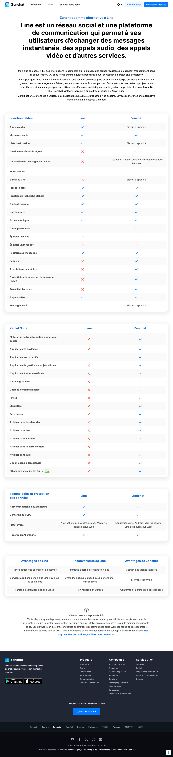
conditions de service (126, 749)
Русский (116, 727)
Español (69, 727)
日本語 (140, 727)
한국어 (105, 727)
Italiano (80, 727)
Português (93, 727)
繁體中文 (129, 727)
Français (57, 727)
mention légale (73, 749)
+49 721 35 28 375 (87, 711)
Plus (47, 471)
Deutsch (33, 727)
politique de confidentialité (98, 749)
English (45, 727)
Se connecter (134, 4)
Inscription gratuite (156, 4)
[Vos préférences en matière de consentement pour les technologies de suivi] (168, 752)
